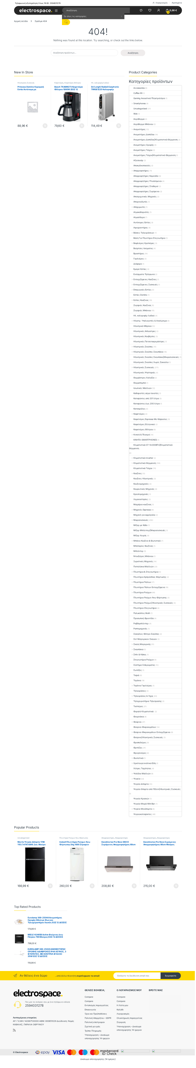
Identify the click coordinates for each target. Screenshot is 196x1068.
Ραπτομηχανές (140, 628)
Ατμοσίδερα (139, 217)
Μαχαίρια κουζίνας (142, 504)
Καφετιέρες (59, 83)
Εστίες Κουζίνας (141, 300)
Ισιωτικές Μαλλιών (142, 388)
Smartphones (139, 103)
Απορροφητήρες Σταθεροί (145, 186)
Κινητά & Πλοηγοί (141, 434)
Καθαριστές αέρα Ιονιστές (146, 393)
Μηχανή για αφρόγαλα (144, 515)
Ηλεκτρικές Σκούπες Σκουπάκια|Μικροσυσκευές (156, 357)
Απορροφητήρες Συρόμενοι (146, 191)
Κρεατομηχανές (141, 494)
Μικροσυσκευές (140, 520)
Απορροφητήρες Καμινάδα (145, 176)
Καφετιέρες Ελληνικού (144, 424)
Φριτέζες (137, 747)
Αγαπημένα (177, 3)
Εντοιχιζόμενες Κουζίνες (145, 279)
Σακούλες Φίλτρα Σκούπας (146, 634)
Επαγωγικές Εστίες (142, 289)
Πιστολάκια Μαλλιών (143, 566)
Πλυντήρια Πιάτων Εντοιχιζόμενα (149, 587)
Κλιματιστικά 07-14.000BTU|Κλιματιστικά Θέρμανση (150, 447)
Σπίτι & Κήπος (139, 654)
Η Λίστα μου (122, 1005)
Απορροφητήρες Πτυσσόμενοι (147, 181)
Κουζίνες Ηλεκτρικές (143, 478)
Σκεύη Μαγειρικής (142, 644)
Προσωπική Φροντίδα (143, 618)
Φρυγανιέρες (139, 753)
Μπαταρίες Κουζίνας (143, 546)
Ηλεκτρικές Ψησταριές (144, 372)
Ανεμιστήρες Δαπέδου (143, 134)
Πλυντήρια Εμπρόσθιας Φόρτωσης (149, 577)
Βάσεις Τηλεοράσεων (143, 232)
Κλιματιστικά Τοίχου (142, 468)
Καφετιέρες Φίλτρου (72, 83)
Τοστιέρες (138, 706)
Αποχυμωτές (139, 207)
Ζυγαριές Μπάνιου (142, 310)
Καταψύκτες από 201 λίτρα (146, 398)
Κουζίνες (137, 473)
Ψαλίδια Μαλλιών (142, 773)
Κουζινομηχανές (141, 484)
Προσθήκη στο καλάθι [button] (42, 125)
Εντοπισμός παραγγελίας (96, 1005)
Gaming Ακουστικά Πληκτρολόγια (149, 98)
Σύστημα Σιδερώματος (144, 665)
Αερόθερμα (138, 119)
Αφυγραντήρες (140, 227)
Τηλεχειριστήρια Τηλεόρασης (147, 701)
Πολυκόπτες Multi (141, 613)
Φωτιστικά (138, 758)
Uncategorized (140, 108)
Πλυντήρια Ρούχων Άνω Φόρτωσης (150, 597)
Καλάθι (120, 1009)
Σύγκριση (121, 1022)
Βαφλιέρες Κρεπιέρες (143, 243)
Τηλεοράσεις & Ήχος (143, 696)
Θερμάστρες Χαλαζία (143, 377)
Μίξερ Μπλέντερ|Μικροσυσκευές (149, 530)
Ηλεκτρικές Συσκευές (26, 83)
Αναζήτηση (133, 53)
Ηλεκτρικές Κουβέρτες (144, 336)
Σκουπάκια (138, 649)
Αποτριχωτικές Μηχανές (145, 196)
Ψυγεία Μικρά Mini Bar (144, 803)
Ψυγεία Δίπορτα (141, 784)
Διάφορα (137, 264)
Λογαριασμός (161, 3)
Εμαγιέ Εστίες (139, 269)
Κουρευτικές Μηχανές (143, 489)
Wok (135, 113)
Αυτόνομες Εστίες (142, 222)
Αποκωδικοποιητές (142, 165)
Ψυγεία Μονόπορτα (142, 809)
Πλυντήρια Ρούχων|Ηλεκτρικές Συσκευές (153, 603)
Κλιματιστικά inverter (143, 458)
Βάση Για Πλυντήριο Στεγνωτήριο (149, 238)
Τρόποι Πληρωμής (93, 1031)
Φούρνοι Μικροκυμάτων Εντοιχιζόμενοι (151, 732)
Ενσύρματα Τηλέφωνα (144, 274)
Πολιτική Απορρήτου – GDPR (98, 1018)
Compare (89, 997)
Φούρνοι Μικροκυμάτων (144, 727)
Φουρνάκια (138, 716)
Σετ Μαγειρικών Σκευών (145, 639)
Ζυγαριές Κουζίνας (142, 305)
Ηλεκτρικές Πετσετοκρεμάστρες (148, 341)
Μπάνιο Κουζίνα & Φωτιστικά (147, 541)
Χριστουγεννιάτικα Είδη (144, 763)
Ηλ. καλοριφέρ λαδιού (100, 83)
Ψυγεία (136, 778)
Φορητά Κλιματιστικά (143, 711)
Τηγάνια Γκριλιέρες (142, 685)
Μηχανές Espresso (142, 509)
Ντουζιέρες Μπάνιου (143, 556)
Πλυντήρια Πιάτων (142, 582)
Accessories (138, 88)
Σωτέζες (137, 670)
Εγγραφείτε (170, 975)
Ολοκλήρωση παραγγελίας (129, 1018)
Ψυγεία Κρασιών (141, 798)
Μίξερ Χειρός (139, 535)
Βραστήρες (138, 253)
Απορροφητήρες (141, 170)
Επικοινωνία (90, 1009)
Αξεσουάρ (138, 160)
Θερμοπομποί (139, 383)
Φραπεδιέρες (139, 742)
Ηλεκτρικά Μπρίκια (142, 326)
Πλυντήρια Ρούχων (142, 592)
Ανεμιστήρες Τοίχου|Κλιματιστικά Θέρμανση (154, 155)
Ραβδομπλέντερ (141, 623)
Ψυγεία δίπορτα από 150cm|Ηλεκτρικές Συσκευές (157, 789)
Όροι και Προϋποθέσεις (96, 1013)
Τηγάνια (137, 680)
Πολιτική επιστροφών (95, 1022)
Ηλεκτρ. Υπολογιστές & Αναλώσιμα (150, 320)
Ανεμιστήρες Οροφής (143, 145)
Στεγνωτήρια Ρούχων (143, 659)
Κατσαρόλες (139, 408)
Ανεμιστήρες (139, 129)
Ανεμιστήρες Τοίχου (142, 150)
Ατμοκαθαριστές (141, 212)
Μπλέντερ (138, 551)
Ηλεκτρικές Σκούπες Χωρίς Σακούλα (150, 362)
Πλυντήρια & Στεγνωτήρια (145, 572)
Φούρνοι (137, 722)
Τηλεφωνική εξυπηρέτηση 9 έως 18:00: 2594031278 (38, 3)
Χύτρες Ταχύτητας (142, 768)
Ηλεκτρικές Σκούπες (143, 346)
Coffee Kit (137, 93)
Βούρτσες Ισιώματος (143, 248)
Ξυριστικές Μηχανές (143, 561)
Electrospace (21, 1052)
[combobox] (96, 10)
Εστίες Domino (140, 295)
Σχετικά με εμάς (92, 1026)
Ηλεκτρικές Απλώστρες (144, 331)
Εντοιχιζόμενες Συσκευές (145, 284)
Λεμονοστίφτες (140, 499)
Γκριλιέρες (138, 258)
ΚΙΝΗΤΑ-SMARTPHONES (145, 440)
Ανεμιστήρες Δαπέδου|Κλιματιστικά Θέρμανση (155, 139)
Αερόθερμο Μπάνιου (143, 124)
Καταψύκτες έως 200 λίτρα (146, 403)
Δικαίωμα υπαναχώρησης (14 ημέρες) (98, 1059)
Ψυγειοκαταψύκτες (142, 814)
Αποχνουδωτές (140, 201)
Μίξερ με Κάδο (140, 525)
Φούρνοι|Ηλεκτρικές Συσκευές (148, 737)
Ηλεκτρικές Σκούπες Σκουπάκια (148, 352)
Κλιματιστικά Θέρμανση (144, 463)
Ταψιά (136, 675)
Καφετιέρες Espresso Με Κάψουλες (150, 419)
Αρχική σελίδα (21, 21)
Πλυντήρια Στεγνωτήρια (145, 608)
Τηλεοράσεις (139, 691)
